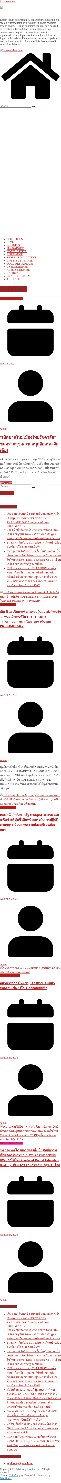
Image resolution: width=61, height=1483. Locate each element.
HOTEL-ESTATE (17, 251)
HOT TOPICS (15, 239)
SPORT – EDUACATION (21, 257)
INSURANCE (15, 254)
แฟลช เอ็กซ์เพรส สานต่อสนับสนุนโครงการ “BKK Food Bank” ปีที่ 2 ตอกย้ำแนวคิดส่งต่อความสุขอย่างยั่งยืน (32, 1428)
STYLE (11, 242)
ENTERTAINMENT (18, 266)
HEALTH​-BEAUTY (18, 276)
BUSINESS (13, 245)
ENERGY (12, 272)
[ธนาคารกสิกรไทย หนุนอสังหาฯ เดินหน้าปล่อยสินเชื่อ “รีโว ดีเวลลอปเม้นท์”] (30, 972)
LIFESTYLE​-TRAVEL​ (20, 260)
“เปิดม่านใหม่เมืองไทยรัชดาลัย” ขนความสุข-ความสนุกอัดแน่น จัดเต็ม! (29, 444)
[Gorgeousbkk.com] (11, 50)
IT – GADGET (15, 248)
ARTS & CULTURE (18, 269)
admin (3, 428)
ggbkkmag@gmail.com (20, 1463)
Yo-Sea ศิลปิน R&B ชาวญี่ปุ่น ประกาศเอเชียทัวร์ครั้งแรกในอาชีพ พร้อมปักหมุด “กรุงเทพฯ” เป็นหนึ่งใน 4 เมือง (32, 1415)
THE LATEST (15, 279)
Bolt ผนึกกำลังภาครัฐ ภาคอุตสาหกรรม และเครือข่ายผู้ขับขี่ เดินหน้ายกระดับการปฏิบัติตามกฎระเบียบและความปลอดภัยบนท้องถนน (33, 534)
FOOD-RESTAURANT (20, 263)
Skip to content (8, 1)
